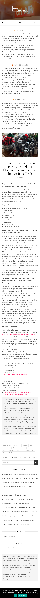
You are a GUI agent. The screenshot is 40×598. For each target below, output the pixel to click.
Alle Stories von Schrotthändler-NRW (15, 395)
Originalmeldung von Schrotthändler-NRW (17, 392)
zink (23, 453)
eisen (31, 445)
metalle (18, 450)
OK (15, 595)
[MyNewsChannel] (20, 9)
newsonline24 (21, 100)
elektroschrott (6, 448)
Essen (14, 448)
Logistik (20, 160)
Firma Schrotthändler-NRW (13, 457)
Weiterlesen (22, 595)
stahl (18, 453)
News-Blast (21, 30)
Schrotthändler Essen (8, 453)
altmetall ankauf (7, 445)
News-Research (21, 65)
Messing (11, 450)
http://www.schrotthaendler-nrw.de (15, 374)
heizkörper (22, 448)
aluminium (17, 445)
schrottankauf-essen (28, 450)
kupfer (4, 450)
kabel (29, 448)
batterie (25, 445)
